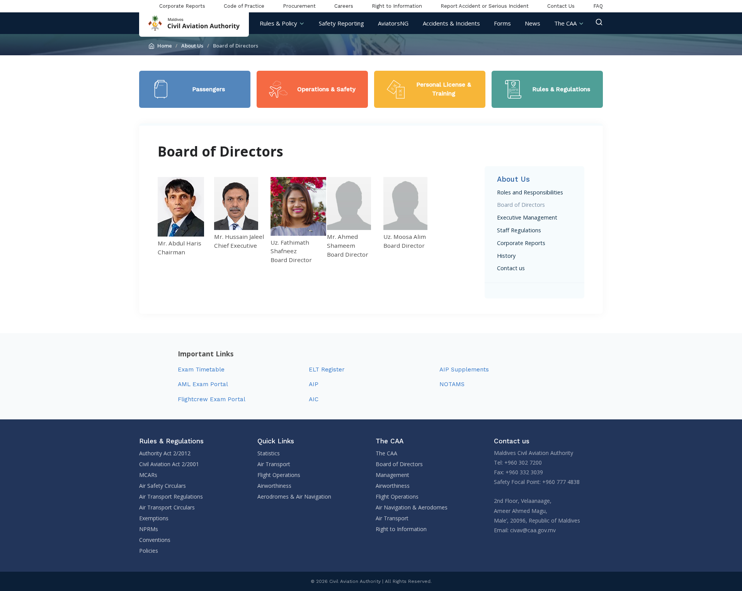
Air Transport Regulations (171, 496)
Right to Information (397, 6)
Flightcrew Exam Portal (211, 399)
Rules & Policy (278, 23)
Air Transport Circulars (167, 507)
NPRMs (148, 529)
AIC (313, 399)
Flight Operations (278, 475)
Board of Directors (521, 204)
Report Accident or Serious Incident (485, 6)
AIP (313, 384)
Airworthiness (274, 485)
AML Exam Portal (203, 384)
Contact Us (561, 6)
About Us (192, 45)
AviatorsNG (393, 23)
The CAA (565, 23)
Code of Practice (244, 6)
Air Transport (273, 464)
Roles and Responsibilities (530, 192)
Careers (343, 6)
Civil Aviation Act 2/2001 (169, 464)
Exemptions (153, 518)
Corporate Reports (182, 6)
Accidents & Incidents (451, 23)
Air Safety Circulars (162, 485)
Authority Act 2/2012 (165, 453)
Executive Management (527, 217)
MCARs (148, 475)
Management (392, 475)
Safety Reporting (341, 23)
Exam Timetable (201, 369)
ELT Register (327, 369)
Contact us (511, 268)
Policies (148, 550)
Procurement (299, 6)
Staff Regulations (519, 230)
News (532, 23)
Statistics (268, 453)
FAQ (598, 6)
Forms (502, 23)
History (506, 255)
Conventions (154, 539)
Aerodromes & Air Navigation (294, 496)
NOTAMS (452, 384)
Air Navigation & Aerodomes (412, 507)
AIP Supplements (464, 369)
